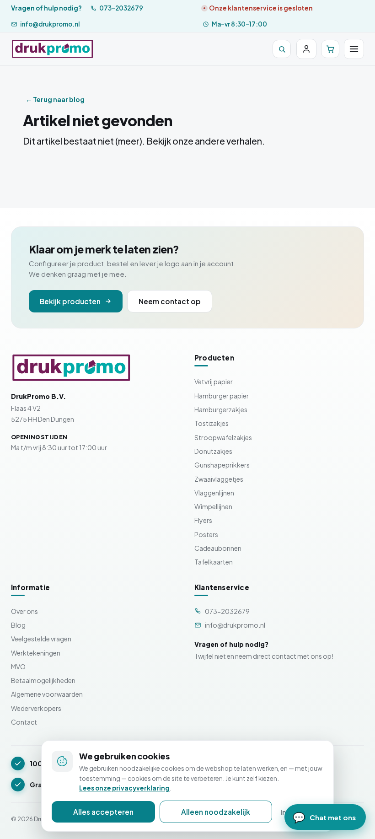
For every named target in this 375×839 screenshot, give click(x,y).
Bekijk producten (70, 301)
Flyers (203, 520)
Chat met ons (324, 817)
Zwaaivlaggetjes (218, 479)
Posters (206, 534)
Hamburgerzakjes (220, 409)
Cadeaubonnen (217, 548)
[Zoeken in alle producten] (282, 49)
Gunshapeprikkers (222, 465)
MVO (18, 666)
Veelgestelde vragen (41, 639)
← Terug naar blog (55, 99)
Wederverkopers (36, 708)
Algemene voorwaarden (47, 694)
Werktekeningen (35, 653)
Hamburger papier (221, 396)
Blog (18, 625)
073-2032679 (121, 8)
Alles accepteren (103, 811)
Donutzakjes (213, 451)
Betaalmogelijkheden (43, 680)
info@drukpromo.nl (50, 24)
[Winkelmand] (330, 49)
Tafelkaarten (213, 562)
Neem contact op (170, 301)
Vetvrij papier (213, 381)
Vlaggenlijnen (214, 493)
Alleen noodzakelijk (215, 811)
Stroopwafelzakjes (223, 437)
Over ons (24, 611)
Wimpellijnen (213, 506)
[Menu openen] (354, 49)
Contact (24, 722)
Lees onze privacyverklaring (124, 788)
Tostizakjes (211, 423)
